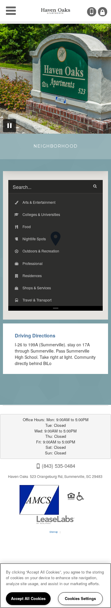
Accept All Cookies (28, 598)
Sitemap (53, 531)
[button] (55, 202)
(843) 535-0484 (95, 12)
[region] (55, 585)
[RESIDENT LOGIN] (102, 11)
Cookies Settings (80, 598)
